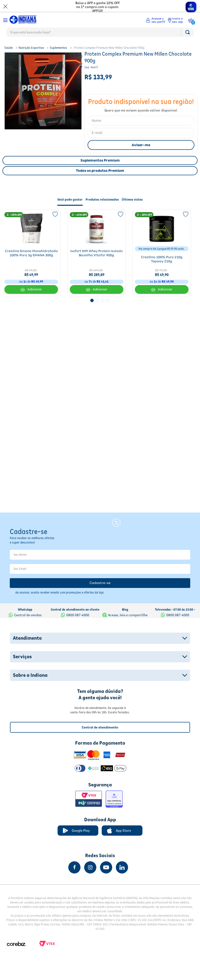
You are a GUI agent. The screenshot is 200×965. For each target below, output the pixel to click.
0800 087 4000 (77, 615)
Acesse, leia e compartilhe (128, 615)
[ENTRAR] (155, 20)
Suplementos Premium (100, 160)
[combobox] (100, 33)
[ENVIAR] (141, 145)
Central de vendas (27, 615)
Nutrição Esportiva (31, 48)
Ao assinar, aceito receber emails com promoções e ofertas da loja (59, 592)
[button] (80, 66)
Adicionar (34, 289)
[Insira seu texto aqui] (74, 867)
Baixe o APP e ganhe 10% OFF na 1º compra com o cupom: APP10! (97, 7)
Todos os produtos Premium (100, 171)
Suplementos (58, 48)
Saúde (8, 48)
